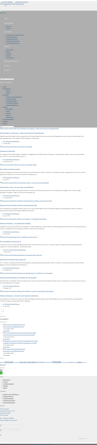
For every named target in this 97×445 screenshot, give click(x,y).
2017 (7, 250)
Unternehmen (6, 88)
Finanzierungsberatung (12, 105)
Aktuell (8, 111)
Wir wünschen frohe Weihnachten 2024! (13, 351)
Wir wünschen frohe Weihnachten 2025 (13, 326)
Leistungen (6, 95)
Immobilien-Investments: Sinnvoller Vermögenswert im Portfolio (20, 343)
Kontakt (5, 123)
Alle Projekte (9, 109)
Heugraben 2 (32, 362)
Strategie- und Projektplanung (11, 394)
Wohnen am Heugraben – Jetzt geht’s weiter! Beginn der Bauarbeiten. (19, 295)
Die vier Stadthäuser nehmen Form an (10, 241)
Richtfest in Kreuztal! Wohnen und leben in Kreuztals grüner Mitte (18, 205)
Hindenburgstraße (48, 362)
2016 (4, 232)
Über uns (8, 91)
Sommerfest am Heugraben (7, 151)
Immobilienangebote (8, 119)
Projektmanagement (11, 101)
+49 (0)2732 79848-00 (7, 2)
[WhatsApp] (43, 373)
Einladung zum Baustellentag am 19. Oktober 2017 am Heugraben (18, 277)
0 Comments (6, 331)
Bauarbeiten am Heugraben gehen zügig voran (13, 259)
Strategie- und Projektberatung (14, 97)
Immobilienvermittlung (12, 103)
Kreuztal (12, 141)
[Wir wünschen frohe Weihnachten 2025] (14, 324)
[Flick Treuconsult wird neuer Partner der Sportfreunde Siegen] (19, 333)
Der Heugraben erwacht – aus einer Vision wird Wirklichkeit (16, 187)
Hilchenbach (41, 362)
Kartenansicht (9, 117)
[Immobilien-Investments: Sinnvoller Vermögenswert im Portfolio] (20, 341)
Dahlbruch (2, 362)
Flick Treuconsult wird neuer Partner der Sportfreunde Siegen (19, 335)
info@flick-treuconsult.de (21, 2)
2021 (4, 141)
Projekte (5, 107)
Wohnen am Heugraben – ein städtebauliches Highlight (15, 223)
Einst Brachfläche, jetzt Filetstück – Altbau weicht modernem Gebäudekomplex (22, 133)
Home (4, 86)
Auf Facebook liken (7, 4)
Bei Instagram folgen (18, 4)
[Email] (43, 371)
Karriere (8, 93)
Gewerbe (8, 113)
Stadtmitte (84, 362)
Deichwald (8, 362)
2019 (4, 159)
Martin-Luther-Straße (65, 362)
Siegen (79, 362)
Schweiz (75, 362)
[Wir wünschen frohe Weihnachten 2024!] (14, 349)
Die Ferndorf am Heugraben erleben (10, 169)
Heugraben (23, 362)
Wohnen (8, 115)
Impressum (35, 444)
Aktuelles (5, 121)
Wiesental (3, 365)
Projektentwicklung (11, 99)
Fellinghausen (16, 362)
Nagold (71, 362)
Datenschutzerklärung (44, 444)
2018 (4, 195)
